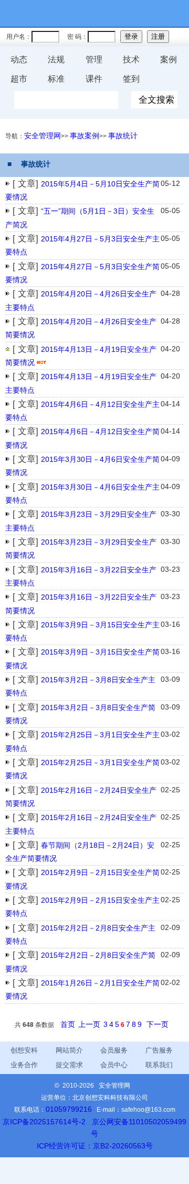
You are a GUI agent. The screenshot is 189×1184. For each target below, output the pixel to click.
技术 (131, 59)
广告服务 (159, 1050)
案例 (168, 59)
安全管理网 (42, 135)
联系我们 (159, 1065)
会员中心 (114, 1065)
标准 (56, 78)
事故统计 (123, 135)
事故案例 (84, 135)
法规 (56, 59)
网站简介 (69, 1050)
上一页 (89, 1024)
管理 (94, 59)
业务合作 (24, 1065)
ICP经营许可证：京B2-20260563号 (95, 1146)
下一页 (157, 1024)
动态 (18, 59)
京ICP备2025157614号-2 (44, 1121)
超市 (18, 78)
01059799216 (69, 1109)
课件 (94, 78)
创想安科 (24, 1050)
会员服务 (114, 1050)
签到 (131, 78)
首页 (67, 1024)
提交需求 (69, 1065)
